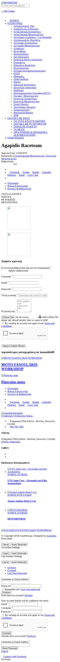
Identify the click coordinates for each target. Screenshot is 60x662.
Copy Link (32, 175)
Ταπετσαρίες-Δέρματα (24, 107)
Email (21, 175)
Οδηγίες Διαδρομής (10, 441)
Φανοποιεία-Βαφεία (23, 112)
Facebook (14, 172)
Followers (7, 416)
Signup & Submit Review (13, 346)
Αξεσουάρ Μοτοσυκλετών (27, 45)
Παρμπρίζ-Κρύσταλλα (25, 84)
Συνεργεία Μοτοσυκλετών (27, 101)
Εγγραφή (11, 570)
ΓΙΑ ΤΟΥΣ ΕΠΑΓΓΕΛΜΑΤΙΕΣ (29, 121)
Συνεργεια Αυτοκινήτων (25, 98)
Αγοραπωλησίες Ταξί (24, 26)
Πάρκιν (17, 82)
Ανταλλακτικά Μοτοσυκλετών (28, 34)
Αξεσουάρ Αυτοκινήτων (25, 43)
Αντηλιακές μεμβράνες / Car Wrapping (33, 37)
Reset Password (9, 648)
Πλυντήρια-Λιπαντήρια (25, 87)
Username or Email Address (15, 579)
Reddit (36, 172)
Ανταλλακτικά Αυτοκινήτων (27, 31)
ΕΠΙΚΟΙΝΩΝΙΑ (15, 138)
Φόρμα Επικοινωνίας (17, 186)
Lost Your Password (17, 573)
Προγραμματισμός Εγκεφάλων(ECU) (32, 93)
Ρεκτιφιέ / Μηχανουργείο (26, 96)
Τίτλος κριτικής (9, 295)
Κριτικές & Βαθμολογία (19, 188)
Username (7, 276)
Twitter (26, 172)
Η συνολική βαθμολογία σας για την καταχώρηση (26, 268)
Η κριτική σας (9, 311)
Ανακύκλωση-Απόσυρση (26, 29)
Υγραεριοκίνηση (22, 110)
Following (19, 416)
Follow (29, 416)
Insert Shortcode (19, 544)
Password (6, 289)
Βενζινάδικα (20, 51)
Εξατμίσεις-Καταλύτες (24, 65)
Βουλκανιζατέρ (21, 54)
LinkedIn (46, 172)
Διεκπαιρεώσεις (21, 57)
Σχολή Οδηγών (21, 104)
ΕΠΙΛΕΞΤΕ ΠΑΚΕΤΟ (25, 126)
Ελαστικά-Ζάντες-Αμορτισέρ (28, 59)
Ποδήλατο (19, 90)
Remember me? (12, 589)
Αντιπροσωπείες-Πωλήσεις (27, 40)
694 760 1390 (16, 426)
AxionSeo (51, 535)
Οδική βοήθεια (21, 79)
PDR (16, 115)
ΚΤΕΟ (17, 73)
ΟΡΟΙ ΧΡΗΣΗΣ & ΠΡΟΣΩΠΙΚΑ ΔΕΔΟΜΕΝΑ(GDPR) (30, 133)
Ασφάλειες (19, 48)
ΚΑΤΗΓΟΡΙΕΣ (14, 23)
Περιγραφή (12, 183)
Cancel (5, 544)
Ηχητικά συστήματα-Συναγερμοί (30, 71)
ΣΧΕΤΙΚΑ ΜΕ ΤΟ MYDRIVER (30, 124)
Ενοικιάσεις (19, 62)
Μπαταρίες (19, 76)
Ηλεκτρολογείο (21, 68)
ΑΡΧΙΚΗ (14, 20)
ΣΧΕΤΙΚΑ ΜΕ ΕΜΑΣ (18, 118)
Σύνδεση (11, 567)
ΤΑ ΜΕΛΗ (19, 129)
